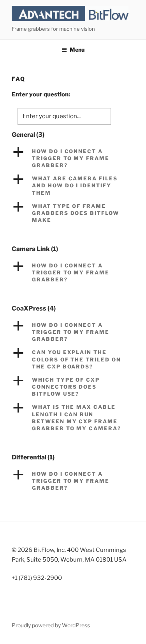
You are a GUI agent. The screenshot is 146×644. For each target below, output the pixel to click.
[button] (73, 158)
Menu (77, 49)
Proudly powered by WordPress (51, 625)
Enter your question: (41, 94)
